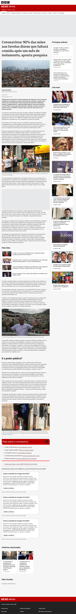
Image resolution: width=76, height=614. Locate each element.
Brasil (30, 13)
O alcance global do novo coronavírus (26, 458)
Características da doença (24, 453)
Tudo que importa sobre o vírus (31, 455)
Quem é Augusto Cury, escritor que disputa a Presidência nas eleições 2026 (30, 274)
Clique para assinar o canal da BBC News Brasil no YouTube (21, 464)
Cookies (22, 611)
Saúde (50, 13)
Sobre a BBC (4, 611)
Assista (9, 9)
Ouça (13, 9)
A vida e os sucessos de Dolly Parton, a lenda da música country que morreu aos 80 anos (28, 253)
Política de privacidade (25, 608)
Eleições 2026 (5, 13)
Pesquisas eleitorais (16, 13)
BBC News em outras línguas (45, 611)
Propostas (25, 13)
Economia (44, 13)
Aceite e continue (9, 488)
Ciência (55, 13)
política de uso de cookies (19, 481)
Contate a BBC (42, 608)
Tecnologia (61, 13)
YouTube (26, 469)
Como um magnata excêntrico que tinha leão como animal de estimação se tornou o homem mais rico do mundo (30, 267)
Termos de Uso (4, 608)
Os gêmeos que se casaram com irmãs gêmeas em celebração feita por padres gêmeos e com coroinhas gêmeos (30, 260)
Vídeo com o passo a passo (26, 450)
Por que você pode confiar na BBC (9, 604)
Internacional (37, 13)
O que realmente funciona (25, 447)
